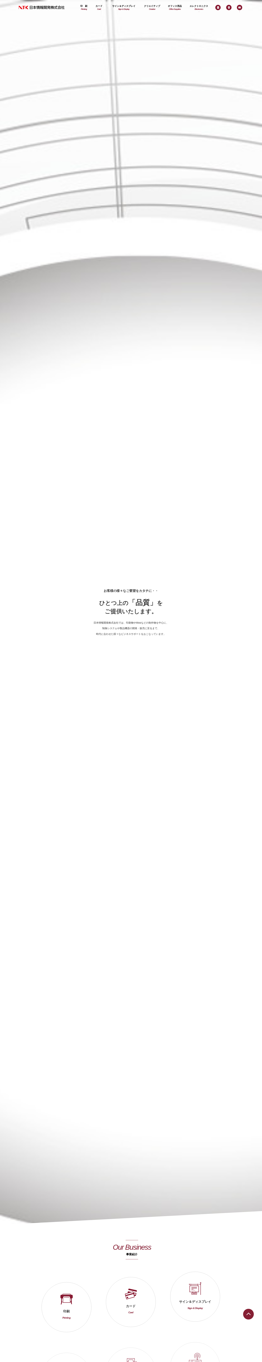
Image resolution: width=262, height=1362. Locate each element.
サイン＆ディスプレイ (123, 7)
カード (99, 7)
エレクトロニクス (199, 7)
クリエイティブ (152, 7)
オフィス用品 (175, 7)
